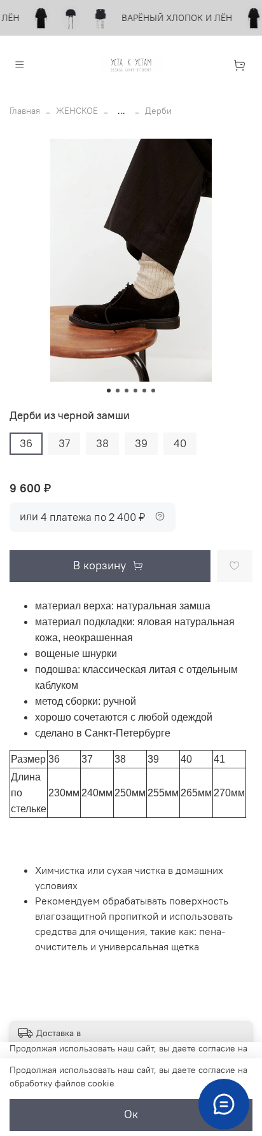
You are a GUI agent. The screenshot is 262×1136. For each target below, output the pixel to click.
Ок (131, 1114)
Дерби (158, 110)
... (121, 111)
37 (64, 443)
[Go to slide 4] (135, 390)
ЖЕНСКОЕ (77, 110)
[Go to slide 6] (153, 390)
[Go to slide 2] (118, 390)
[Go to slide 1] (109, 390)
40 (180, 443)
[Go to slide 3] (126, 390)
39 (141, 443)
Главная (25, 110)
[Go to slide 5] (144, 390)
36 (26, 443)
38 (102, 443)
